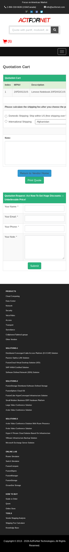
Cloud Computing (13, 296)
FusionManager (12, 476)
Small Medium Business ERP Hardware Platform (25, 400)
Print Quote (34, 180)
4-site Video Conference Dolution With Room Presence (28, 424)
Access (9, 320)
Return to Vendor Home (34, 173)
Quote (8, 504)
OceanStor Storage (13, 485)
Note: (8, 138)
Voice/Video (10, 315)
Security (9, 310)
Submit (34, 265)
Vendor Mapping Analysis (15, 518)
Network (9, 306)
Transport (9, 325)
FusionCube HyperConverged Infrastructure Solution (27, 396)
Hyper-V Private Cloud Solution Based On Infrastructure (28, 433)
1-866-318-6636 (14, 7)
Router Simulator (12, 456)
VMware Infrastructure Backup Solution (21, 438)
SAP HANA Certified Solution (17, 367)
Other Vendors (11, 339)
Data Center (11, 301)
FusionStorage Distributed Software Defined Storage (27, 386)
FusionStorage (11, 480)
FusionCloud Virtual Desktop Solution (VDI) (23, 363)
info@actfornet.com (56, 7)
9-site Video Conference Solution (19, 428)
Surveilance (10, 330)
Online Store (11, 509)
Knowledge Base (12, 528)
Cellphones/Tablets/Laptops (17, 335)
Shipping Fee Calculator (15, 523)
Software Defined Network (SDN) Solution (22, 372)
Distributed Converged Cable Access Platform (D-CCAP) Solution (32, 353)
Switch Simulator (12, 461)
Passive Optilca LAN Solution (17, 358)
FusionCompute (12, 466)
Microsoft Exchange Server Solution (20, 443)
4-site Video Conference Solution (19, 410)
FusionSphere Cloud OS (15, 391)
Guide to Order (11, 499)
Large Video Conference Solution (19, 405)
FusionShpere (11, 471)
